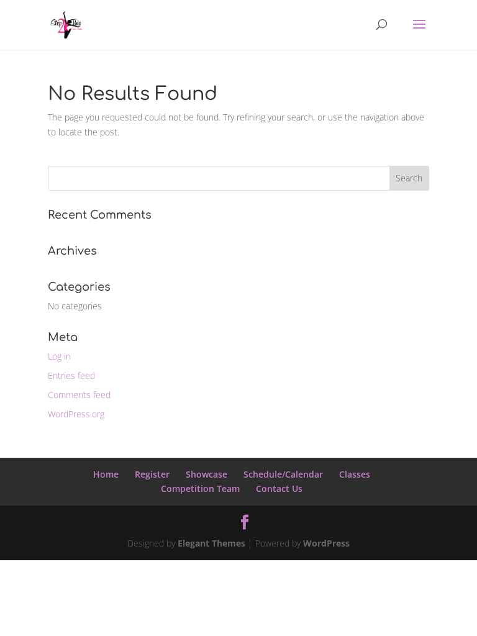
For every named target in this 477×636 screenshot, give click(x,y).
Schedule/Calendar (283, 474)
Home (106, 474)
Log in (59, 356)
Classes (354, 474)
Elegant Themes (211, 543)
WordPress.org (76, 414)
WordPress (326, 543)
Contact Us (279, 488)
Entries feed (71, 375)
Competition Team (200, 488)
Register (152, 474)
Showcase (206, 474)
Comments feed (79, 395)
